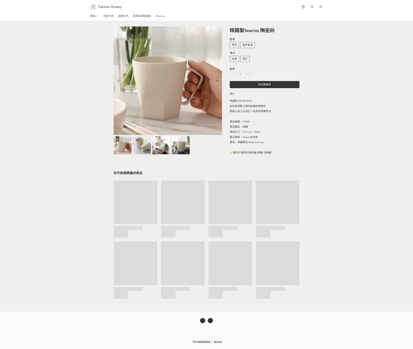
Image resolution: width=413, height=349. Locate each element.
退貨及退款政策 (142, 16)
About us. (161, 16)
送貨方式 (123, 16)
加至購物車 (264, 84)
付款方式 (108, 16)
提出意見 (218, 342)
